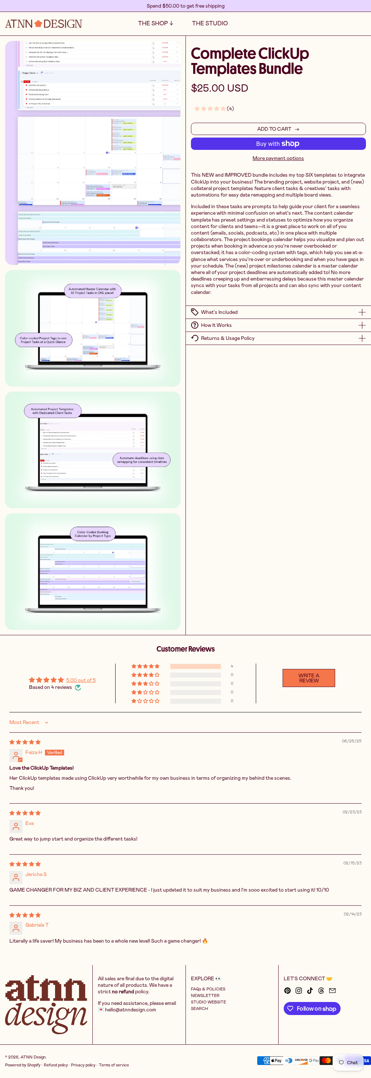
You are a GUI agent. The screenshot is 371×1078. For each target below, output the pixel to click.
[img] (25, 742)
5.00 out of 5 (81, 680)
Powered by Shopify (22, 1065)
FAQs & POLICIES (208, 989)
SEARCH (199, 1008)
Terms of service (114, 1065)
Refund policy (56, 1065)
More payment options (278, 158)
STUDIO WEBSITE (208, 1002)
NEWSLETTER (205, 995)
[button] (349, 23)
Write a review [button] (309, 678)
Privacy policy (83, 1065)
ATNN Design (33, 1057)
